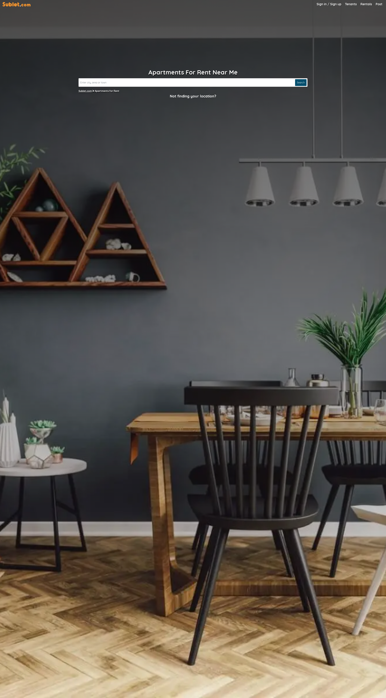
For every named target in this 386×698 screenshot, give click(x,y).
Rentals (366, 4)
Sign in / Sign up (329, 4)
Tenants (351, 4)
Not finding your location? (193, 96)
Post (379, 4)
